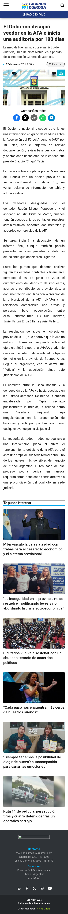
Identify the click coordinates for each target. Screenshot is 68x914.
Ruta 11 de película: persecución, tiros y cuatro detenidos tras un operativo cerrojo (30, 816)
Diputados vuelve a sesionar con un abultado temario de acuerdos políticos (32, 658)
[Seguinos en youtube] (50, 888)
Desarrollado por (34, 908)
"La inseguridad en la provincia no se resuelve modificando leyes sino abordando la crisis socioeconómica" (33, 603)
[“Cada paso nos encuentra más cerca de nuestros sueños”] (34, 687)
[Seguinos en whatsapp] (19, 888)
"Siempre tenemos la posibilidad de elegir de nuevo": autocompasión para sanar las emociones (32, 762)
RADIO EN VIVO (35, 14)
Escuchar (57, 64)
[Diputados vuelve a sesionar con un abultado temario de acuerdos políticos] (34, 633)
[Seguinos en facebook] (27, 888)
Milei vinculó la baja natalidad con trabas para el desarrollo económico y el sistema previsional (32, 549)
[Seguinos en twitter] (34, 888)
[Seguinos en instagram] (42, 888)
